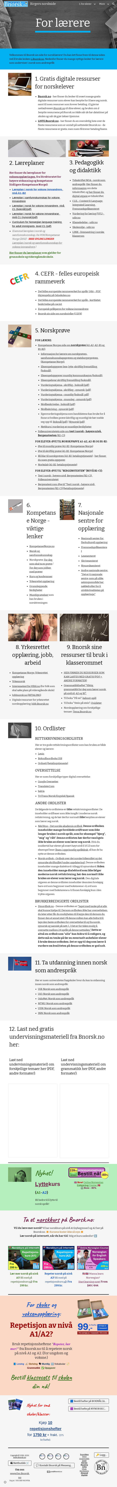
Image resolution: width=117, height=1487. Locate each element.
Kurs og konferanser (41, 576)
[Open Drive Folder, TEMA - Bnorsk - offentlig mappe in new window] (52, 1087)
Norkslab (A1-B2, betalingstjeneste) (57, 464)
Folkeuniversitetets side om (53, 431)
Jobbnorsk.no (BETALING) (26, 695)
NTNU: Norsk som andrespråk (55, 1003)
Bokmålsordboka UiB (50, 758)
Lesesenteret (88, 556)
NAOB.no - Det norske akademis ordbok (60, 826)
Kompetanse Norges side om (54, 345)
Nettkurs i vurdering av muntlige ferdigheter (66, 426)
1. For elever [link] (85, 4)
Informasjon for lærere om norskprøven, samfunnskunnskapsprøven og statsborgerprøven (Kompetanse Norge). (69, 357)
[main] (63, 24)
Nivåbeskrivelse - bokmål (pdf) (58, 404)
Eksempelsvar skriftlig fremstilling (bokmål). (66, 380)
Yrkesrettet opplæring (41, 581)
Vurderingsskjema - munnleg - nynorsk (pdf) (66, 399)
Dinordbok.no (46, 906)
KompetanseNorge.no (42, 546)
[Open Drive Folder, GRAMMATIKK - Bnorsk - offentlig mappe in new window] (103, 1087)
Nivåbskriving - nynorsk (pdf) (57, 409)
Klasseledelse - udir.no (85, 222)
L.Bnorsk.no (37, 59)
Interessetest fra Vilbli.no (26, 686)
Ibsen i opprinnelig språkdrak (71, 849)
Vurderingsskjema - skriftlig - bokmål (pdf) (65, 385)
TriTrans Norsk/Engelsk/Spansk (56, 796)
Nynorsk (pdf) (77, 421)
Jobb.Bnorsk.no (40, 703)
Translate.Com (46, 786)
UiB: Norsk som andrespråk (53, 989)
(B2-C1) (61, 435)
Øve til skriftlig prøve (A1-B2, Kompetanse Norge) (65, 451)
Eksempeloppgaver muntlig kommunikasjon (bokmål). (72, 375)
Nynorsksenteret (90, 565)
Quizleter (96, 702)
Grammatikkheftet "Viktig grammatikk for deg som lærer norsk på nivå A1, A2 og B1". (85, 689)
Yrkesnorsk (18, 681)
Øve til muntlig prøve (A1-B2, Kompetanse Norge (65, 446)
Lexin (41, 753)
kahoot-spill (89, 698)
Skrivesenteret (89, 560)
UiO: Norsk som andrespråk (53, 993)
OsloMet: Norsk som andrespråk (56, 998)
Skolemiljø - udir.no (83, 227)
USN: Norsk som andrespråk (54, 1008)
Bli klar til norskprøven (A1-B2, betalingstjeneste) (65, 455)
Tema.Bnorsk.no (82, 711)
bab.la (41, 791)
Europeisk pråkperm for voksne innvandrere (63, 309)
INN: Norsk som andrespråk (54, 1013)
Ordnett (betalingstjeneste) (53, 763)
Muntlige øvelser (38, 594)
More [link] (102, 4)
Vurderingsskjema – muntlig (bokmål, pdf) (65, 394)
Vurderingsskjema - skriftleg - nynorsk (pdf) (66, 389)
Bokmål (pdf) (60, 421)
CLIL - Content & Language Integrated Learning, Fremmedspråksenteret (87, 204)
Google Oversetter (48, 781)
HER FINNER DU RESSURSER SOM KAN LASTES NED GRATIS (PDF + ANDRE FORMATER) (84, 676)
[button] (113, 4)
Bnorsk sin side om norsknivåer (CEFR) (60, 313)
